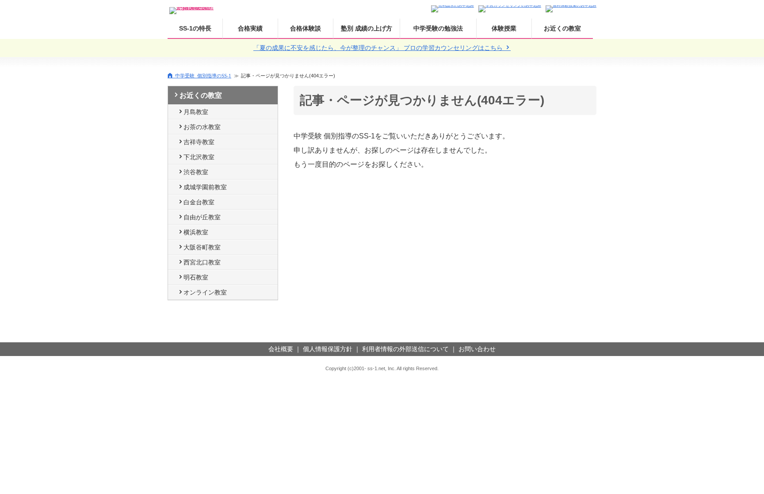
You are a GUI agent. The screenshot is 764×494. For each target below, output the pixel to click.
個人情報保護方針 (327, 348)
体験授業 (504, 28)
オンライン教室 (205, 292)
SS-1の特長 (195, 28)
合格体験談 (305, 28)
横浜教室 (195, 232)
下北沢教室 (198, 157)
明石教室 (195, 277)
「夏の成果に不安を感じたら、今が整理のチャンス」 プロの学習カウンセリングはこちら (378, 47)
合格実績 (250, 28)
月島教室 (195, 111)
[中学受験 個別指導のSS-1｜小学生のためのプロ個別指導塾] (191, 8)
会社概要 (280, 348)
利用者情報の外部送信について (405, 348)
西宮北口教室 (202, 262)
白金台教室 (198, 202)
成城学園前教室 (205, 187)
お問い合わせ (477, 348)
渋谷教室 (195, 172)
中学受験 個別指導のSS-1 (203, 75)
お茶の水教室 (202, 126)
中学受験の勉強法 (438, 28)
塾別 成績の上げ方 (366, 28)
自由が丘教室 (202, 217)
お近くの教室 (562, 28)
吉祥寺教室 (198, 142)
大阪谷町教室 (202, 247)
